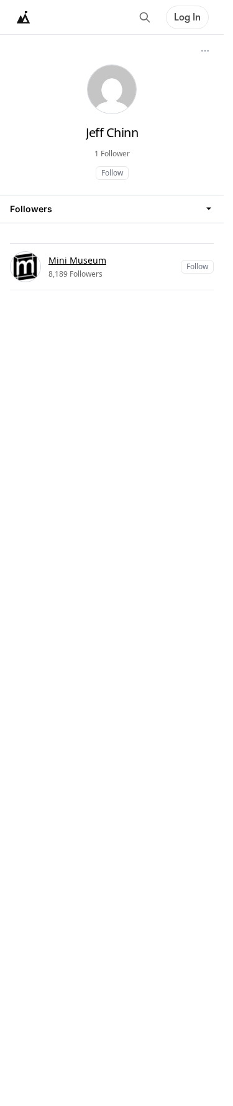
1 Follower (112, 153)
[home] (23, 17)
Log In (187, 17)
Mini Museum (77, 260)
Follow (112, 172)
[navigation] (112, 209)
